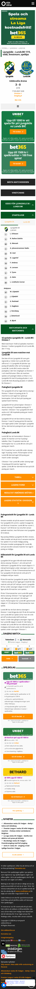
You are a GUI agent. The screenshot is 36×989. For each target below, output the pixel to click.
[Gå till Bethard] (18, 772)
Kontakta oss (20, 868)
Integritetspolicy (7, 937)
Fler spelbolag (17, 811)
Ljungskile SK (9, 222)
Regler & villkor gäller (27, 679)
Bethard (16, 783)
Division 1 (18, 94)
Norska (15, 940)
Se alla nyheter (17, 855)
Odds (8, 659)
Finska (22, 940)
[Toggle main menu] (32, 3)
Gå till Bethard (16, 797)
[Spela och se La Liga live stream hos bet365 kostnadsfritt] (18, 44)
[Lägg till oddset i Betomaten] (5, 649)
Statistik (25, 659)
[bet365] (18, 652)
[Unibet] (6, 652)
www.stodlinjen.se (23, 891)
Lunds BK (26, 76)
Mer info (18, 100)
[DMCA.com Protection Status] (12, 945)
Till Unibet (17, 132)
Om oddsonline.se (8, 930)
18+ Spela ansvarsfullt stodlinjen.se (18, 720)
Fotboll (5, 48)
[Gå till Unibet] (18, 732)
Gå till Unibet (17, 757)
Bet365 (16, 691)
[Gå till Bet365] (18, 676)
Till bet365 (17, 164)
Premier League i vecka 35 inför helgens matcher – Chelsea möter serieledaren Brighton (18, 830)
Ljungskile (9, 76)
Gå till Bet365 (17, 716)
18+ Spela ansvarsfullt (13, 679)
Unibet (16, 743)
